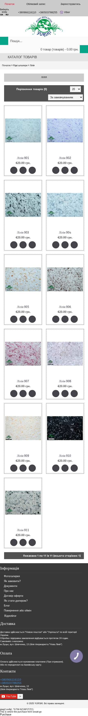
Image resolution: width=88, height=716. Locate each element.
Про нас (9, 590)
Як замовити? (12, 581)
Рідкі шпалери (20, 65)
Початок (6, 65)
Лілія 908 (65, 381)
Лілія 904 (65, 232)
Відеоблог (10, 615)
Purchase (5, 714)
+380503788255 (10, 683)
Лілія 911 (23, 530)
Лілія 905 (23, 307)
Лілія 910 (65, 456)
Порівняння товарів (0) (31, 89)
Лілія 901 (23, 158)
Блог (7, 605)
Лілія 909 (23, 456)
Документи (10, 586)
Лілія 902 (65, 158)
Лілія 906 (65, 307)
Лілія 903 (23, 232)
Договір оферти (13, 595)
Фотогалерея (12, 576)
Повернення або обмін (17, 610)
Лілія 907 (23, 381)
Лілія (32, 65)
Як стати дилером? (16, 600)
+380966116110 (10, 679)
